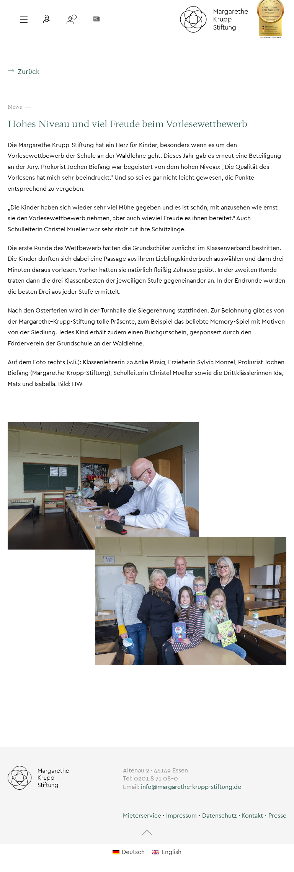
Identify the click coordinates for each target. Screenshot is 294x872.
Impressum (181, 815)
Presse (277, 815)
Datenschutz (219, 815)
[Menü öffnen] (22, 19)
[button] (48, 19)
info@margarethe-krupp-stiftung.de (191, 787)
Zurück (28, 71)
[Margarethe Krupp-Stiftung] (214, 19)
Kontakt (252, 815)
